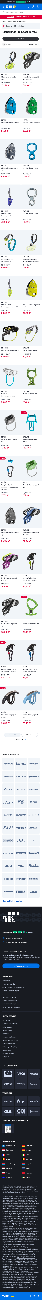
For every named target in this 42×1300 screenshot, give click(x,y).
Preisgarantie (6, 1050)
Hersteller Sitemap (8, 1043)
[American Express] (34, 1074)
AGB (3, 994)
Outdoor (10, 21)
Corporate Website (8, 984)
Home (4, 21)
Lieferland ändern (28, 1205)
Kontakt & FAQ (7, 1020)
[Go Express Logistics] (21, 1111)
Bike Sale (10, 17)
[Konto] (33, 6)
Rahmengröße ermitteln (10, 1040)
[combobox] (25, 44)
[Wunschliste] (28, 6)
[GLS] (8, 1111)
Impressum (6, 981)
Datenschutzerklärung (9, 1000)
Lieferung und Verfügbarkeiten (12, 1047)
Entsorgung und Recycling (11, 1007)
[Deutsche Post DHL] (8, 1101)
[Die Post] (34, 1101)
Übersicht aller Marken (12, 901)
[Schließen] (37, 25)
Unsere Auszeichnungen (10, 990)
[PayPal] (8, 1084)
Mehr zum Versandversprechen (26, 1258)
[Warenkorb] (38, 6)
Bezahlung (5, 1033)
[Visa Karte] (21, 1074)
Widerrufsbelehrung (9, 997)
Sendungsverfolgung (9, 1037)
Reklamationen (7, 1027)
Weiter (28, 734)
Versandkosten (7, 1030)
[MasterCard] (8, 1074)
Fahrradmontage (8, 1053)
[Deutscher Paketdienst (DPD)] (21, 1101)
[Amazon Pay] (21, 1084)
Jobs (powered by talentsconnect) (13, 987)
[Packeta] (34, 1111)
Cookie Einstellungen (9, 1004)
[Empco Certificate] (8, 1128)
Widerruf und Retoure (9, 1024)
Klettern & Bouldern (19, 21)
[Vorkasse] (34, 1084)
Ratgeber (5, 1057)
